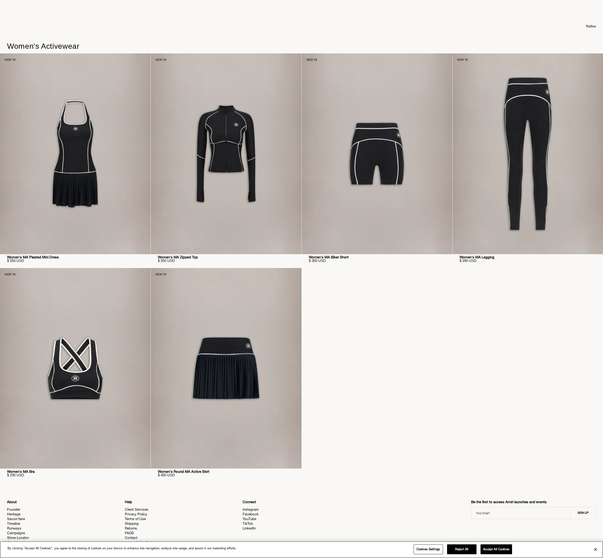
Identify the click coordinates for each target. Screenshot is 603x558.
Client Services (136, 509)
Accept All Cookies (496, 549)
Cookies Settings (428, 549)
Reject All (461, 549)
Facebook (251, 514)
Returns (131, 528)
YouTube (249, 519)
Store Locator (18, 538)
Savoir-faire (16, 519)
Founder (13, 509)
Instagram (251, 509)
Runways (14, 528)
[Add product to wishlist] (143, 60)
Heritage (13, 514)
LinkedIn (249, 528)
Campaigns (16, 533)
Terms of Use (135, 519)
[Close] (595, 549)
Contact (131, 538)
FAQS (129, 533)
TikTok (248, 524)
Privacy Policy (136, 514)
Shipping (132, 524)
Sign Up (583, 512)
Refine (591, 26)
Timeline (13, 524)
